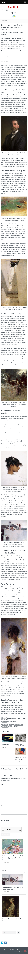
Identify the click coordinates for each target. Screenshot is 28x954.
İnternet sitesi (5, 820)
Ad (2, 806)
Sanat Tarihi (4, 20)
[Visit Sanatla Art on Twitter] (12, 13)
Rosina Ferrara (5, 726)
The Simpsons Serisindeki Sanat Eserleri (6, 746)
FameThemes (14, 951)
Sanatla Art (14, 7)
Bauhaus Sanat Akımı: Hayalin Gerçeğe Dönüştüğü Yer (20, 759)
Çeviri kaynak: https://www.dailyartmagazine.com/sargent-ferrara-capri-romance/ (13, 718)
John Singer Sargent (18, 724)
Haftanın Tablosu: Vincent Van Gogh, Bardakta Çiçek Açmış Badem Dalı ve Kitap (12, 858)
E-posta (3, 813)
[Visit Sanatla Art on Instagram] (15, 13)
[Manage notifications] (25, 951)
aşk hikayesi (4, 724)
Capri (11, 724)
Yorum (3, 784)
